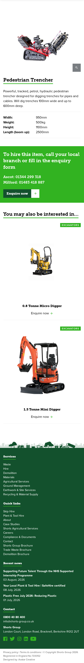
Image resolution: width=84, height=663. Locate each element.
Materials (8, 477)
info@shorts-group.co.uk (18, 621)
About (7, 520)
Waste (7, 464)
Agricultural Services (16, 481)
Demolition (10, 473)
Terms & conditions (30, 652)
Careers (8, 533)
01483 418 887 (31, 182)
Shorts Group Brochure (18, 545)
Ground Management (16, 486)
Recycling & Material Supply (20, 494)
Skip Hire (9, 511)
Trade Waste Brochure (17, 550)
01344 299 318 (28, 177)
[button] (21, 193)
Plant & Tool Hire (13, 515)
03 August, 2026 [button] (38, 575)
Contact (8, 541)
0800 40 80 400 (14, 617)
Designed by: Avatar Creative (19, 659)
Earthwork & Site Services (19, 490)
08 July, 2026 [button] (34, 588)
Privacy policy (10, 652)
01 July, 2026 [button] (29, 598)
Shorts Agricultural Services (20, 528)
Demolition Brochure (16, 554)
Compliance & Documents (19, 537)
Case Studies (11, 524)
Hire (6, 468)
